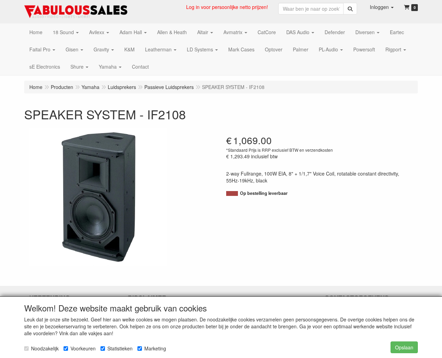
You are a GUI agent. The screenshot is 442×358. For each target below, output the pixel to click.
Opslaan (404, 347)
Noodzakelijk (45, 348)
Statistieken (120, 348)
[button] (382, 7)
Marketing (155, 348)
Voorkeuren (83, 348)
